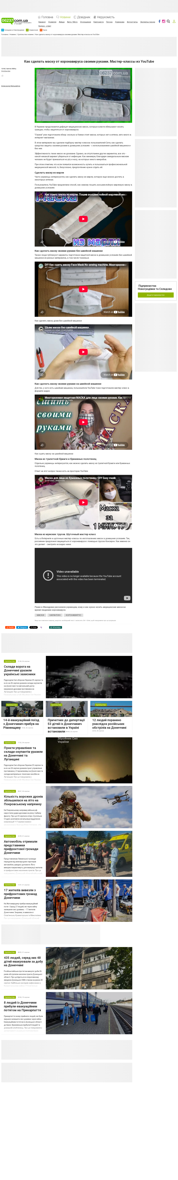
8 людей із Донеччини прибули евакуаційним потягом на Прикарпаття (22, 1006)
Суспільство (5, 71)
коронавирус (73, 615)
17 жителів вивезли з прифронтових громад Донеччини (20, 894)
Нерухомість (106, 17)
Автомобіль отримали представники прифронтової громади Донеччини (21, 847)
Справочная (81, 928)
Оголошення (85, 22)
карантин (55, 615)
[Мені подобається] (2, 76)
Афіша (62, 22)
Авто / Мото (72, 22)
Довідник (83, 17)
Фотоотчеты (132, 22)
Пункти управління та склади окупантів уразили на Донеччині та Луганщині (23, 753)
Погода (109, 22)
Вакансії (42, 22)
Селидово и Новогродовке (57, 928)
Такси (96, 928)
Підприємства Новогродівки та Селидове (155, 287)
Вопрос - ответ (45, 26)
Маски (40, 615)
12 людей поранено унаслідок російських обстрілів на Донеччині (109, 723)
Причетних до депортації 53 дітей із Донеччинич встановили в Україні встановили (66, 725)
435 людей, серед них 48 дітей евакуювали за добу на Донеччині (23, 961)
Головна (47, 17)
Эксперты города (147, 22)
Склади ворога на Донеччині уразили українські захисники (19, 670)
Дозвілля (52, 22)
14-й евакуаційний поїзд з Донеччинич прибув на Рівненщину (21, 723)
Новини (65, 17)
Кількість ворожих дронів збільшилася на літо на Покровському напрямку (23, 800)
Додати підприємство (156, 295)
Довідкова (119, 22)
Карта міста (99, 22)
